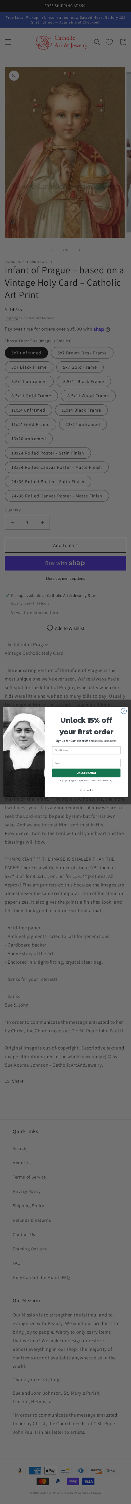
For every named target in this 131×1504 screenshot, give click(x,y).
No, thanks (86, 790)
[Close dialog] (124, 711)
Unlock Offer (86, 772)
